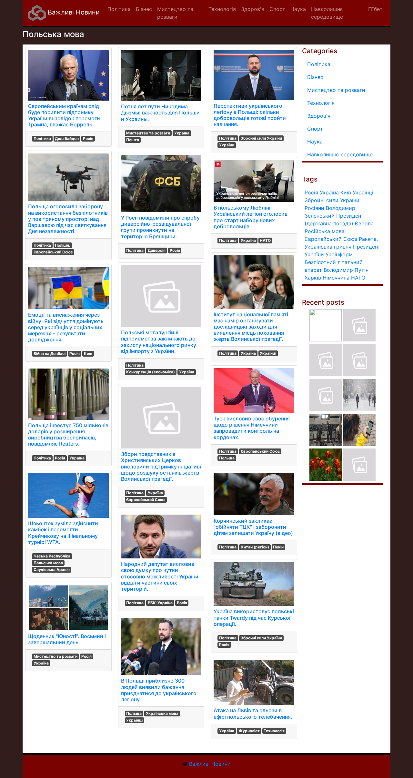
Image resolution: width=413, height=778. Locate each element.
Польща (134, 713)
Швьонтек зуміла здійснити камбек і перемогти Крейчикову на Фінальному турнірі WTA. (63, 532)
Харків (313, 277)
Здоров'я (318, 116)
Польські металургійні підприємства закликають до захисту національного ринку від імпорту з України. (158, 341)
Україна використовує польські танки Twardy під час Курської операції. (254, 617)
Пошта (132, 139)
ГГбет (375, 9)
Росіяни (314, 208)
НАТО (265, 240)
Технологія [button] (222, 9)
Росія (88, 138)
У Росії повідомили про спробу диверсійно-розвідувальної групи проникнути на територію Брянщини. (160, 227)
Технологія (274, 730)
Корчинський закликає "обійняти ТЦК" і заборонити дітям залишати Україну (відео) (253, 526)
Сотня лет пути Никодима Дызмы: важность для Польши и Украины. (160, 112)
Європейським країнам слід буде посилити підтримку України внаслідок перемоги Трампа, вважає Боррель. (64, 115)
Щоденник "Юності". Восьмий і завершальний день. (67, 639)
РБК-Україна (160, 602)
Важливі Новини (73, 12)
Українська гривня (328, 246)
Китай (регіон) (255, 547)
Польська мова (48, 562)
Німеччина (336, 277)
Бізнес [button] (144, 9)
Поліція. (62, 245)
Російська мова (325, 231)
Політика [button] (119, 9)
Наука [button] (298, 9)
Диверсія (157, 250)
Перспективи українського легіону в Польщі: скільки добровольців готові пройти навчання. (250, 115)
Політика (42, 138)
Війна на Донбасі (49, 353)
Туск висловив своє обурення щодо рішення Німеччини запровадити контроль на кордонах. (252, 427)
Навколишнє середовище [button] (327, 13)
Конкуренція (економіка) (150, 371)
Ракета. (368, 239)
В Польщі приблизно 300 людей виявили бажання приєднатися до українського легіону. (158, 690)
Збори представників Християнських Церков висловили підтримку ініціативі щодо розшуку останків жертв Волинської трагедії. (161, 466)
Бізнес (315, 77)
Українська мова (162, 713)
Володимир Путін (346, 270)
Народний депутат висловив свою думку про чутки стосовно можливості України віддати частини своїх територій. (159, 576)
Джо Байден (67, 138)
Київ (88, 353)
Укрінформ (339, 254)
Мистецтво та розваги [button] (175, 13)
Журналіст (249, 730)
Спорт (315, 128)
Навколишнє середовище (340, 154)
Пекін (278, 547)
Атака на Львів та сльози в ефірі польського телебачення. (253, 713)
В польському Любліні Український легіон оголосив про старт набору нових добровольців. (250, 217)
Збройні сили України (261, 138)
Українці (134, 720)
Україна (77, 458)
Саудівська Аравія (52, 569)
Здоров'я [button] (252, 9)
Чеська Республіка (52, 556)
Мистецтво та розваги (55, 656)
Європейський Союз (53, 252)
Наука (315, 141)
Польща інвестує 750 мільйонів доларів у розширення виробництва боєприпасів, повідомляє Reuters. (68, 434)
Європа (364, 223)
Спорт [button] (277, 9)
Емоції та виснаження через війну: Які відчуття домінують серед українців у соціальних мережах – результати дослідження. (66, 327)
